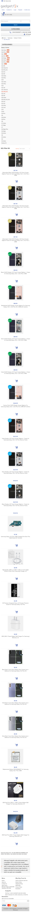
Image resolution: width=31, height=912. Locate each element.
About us (4, 882)
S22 (3, 85)
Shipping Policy (19, 883)
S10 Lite (4, 107)
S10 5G (3, 103)
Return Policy (19, 882)
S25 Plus (4, 62)
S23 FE (3, 73)
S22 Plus (4, 83)
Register (20, 9)
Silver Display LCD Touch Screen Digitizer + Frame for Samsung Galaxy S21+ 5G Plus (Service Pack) (15, 472)
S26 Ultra (4, 50)
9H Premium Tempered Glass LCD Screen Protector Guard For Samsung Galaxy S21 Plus (15, 603)
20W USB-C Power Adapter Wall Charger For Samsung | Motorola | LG (16, 637)
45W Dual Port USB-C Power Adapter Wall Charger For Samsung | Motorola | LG (15, 835)
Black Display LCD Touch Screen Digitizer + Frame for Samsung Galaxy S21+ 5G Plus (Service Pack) (15, 505)
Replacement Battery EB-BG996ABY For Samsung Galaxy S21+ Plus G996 (15, 770)
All (20, 21)
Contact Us (9, 9)
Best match (22, 148)
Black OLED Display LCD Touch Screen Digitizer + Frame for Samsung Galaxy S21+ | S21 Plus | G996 (15, 273)
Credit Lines (27, 9)
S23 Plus (4, 77)
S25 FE (3, 56)
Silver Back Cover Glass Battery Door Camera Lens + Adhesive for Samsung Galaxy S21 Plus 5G (15, 736)
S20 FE (3, 95)
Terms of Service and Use (21, 880)
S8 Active (4, 117)
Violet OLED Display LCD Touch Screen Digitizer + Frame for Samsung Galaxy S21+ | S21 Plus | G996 (15, 372)
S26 (3, 54)
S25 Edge (4, 58)
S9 (2, 115)
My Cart (3, 14)
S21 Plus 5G (5, 91)
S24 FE (3, 66)
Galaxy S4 (4, 143)
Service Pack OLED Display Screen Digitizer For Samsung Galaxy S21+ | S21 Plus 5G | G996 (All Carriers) (15, 406)
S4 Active (4, 141)
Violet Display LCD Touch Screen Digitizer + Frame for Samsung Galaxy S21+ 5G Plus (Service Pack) (15, 439)
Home (3, 9)
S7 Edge (4, 125)
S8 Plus (3, 119)
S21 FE (3, 87)
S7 (2, 127)
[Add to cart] (16, 181)
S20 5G (3, 101)
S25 (3, 64)
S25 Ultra (4, 60)
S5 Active (4, 137)
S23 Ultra (4, 75)
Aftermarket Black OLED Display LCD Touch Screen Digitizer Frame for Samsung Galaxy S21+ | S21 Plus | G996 (15, 174)
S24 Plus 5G (4, 70)
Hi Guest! (28, 34)
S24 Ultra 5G (5, 68)
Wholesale (18, 885)
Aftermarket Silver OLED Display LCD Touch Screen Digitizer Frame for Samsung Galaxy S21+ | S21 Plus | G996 (15, 207)
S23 (3, 79)
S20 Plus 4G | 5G (6, 99)
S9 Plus (3, 113)
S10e (3, 111)
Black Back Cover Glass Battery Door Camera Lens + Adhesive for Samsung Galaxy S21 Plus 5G (15, 670)
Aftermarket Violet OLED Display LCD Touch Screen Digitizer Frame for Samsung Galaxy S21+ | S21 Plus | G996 (15, 240)
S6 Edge (4, 131)
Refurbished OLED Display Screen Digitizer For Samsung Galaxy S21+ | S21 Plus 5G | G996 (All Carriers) (15, 306)
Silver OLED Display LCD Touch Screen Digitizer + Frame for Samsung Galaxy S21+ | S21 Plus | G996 (15, 339)
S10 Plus (4, 105)
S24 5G (3, 72)
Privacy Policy (19, 887)
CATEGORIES (15, 29)
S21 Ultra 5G (5, 89)
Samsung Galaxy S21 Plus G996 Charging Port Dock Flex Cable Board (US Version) (15, 537)
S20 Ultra (4, 97)
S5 (2, 139)
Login (15, 9)
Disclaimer (18, 888)
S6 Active (4, 133)
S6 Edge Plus (5, 129)
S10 (3, 109)
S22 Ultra (4, 81)
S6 (2, 135)
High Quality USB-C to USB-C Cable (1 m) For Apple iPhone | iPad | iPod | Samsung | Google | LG (15, 570)
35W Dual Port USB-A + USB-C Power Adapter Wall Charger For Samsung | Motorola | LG (15, 803)
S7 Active (4, 123)
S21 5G (3, 93)
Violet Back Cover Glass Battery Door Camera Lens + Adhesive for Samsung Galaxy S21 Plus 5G (15, 703)
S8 (2, 121)
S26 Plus (4, 52)
